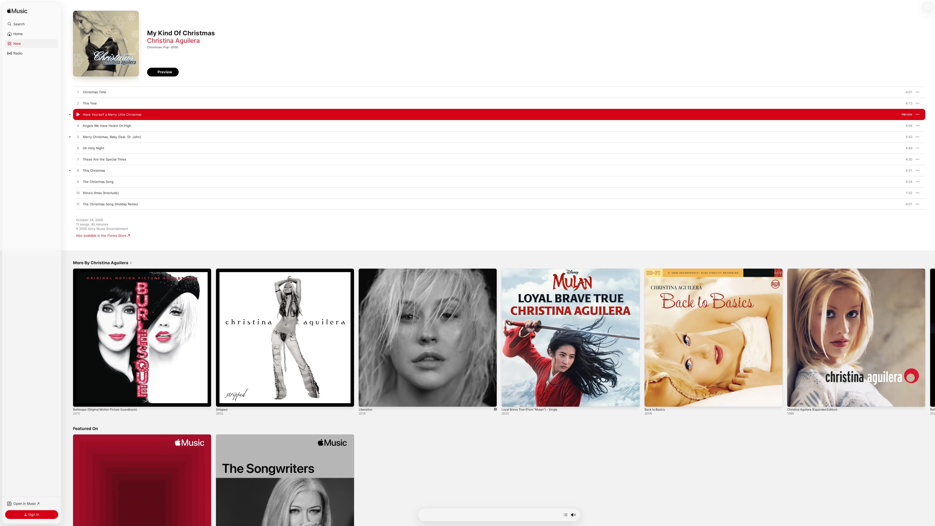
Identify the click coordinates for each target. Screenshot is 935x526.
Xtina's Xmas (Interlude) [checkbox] (101, 193)
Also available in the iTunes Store (101, 235)
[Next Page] (930, 337)
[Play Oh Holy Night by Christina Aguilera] (78, 148)
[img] (17, 11)
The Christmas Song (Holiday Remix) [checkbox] (110, 204)
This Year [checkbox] (90, 103)
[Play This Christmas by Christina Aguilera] (78, 171)
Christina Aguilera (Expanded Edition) (815, 270)
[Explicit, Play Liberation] (364, 400)
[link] (102, 262)
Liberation (366, 270)
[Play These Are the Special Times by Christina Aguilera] (78, 159)
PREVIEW (907, 92)
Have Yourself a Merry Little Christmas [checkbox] (112, 114)
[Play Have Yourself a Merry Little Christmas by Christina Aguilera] (78, 115)
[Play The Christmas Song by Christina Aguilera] (78, 182)
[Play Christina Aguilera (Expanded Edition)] (793, 400)
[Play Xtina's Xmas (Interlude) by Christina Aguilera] (78, 193)
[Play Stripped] (222, 400)
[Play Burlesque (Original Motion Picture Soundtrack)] (79, 400)
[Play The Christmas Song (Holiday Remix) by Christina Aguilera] (78, 204)
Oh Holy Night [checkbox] (93, 148)
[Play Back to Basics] (650, 400)
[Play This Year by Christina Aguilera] (78, 103)
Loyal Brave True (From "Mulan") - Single (532, 270)
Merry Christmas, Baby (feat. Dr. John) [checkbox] (112, 137)
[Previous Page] (68, 337)
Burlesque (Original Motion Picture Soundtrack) (109, 270)
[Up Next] (566, 514)
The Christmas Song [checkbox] (98, 182)
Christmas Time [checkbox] (94, 92)
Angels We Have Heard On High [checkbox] (107, 126)
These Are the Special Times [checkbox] (104, 159)
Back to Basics (655, 270)
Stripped (222, 270)
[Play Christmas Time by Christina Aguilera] (78, 92)
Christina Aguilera (173, 40)
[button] (31, 24)
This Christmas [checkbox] (94, 170)
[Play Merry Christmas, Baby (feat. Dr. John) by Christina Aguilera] (78, 137)
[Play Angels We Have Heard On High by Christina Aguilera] (78, 126)
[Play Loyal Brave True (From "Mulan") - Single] (507, 400)
